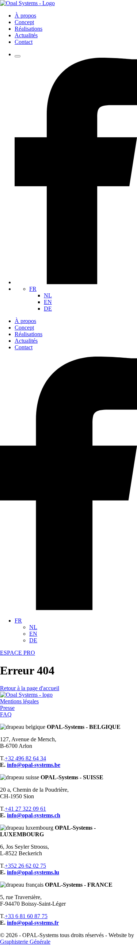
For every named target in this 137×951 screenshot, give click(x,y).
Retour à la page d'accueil (29, 688)
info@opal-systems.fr (33, 923)
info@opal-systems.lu (33, 872)
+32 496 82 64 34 (25, 758)
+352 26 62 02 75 (25, 866)
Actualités (26, 35)
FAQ (6, 714)
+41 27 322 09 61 (25, 809)
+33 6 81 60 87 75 (26, 916)
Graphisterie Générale (25, 942)
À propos (25, 15)
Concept (24, 22)
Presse (7, 708)
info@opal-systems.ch (33, 815)
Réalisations (28, 29)
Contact (24, 42)
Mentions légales (19, 701)
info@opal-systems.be (33, 765)
